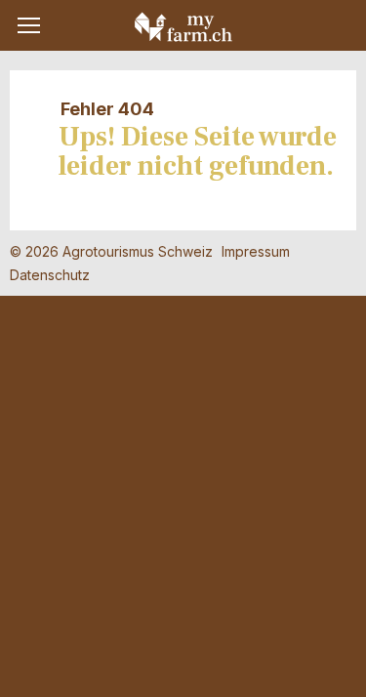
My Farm (183, 26)
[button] (29, 25)
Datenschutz (50, 274)
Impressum (256, 251)
